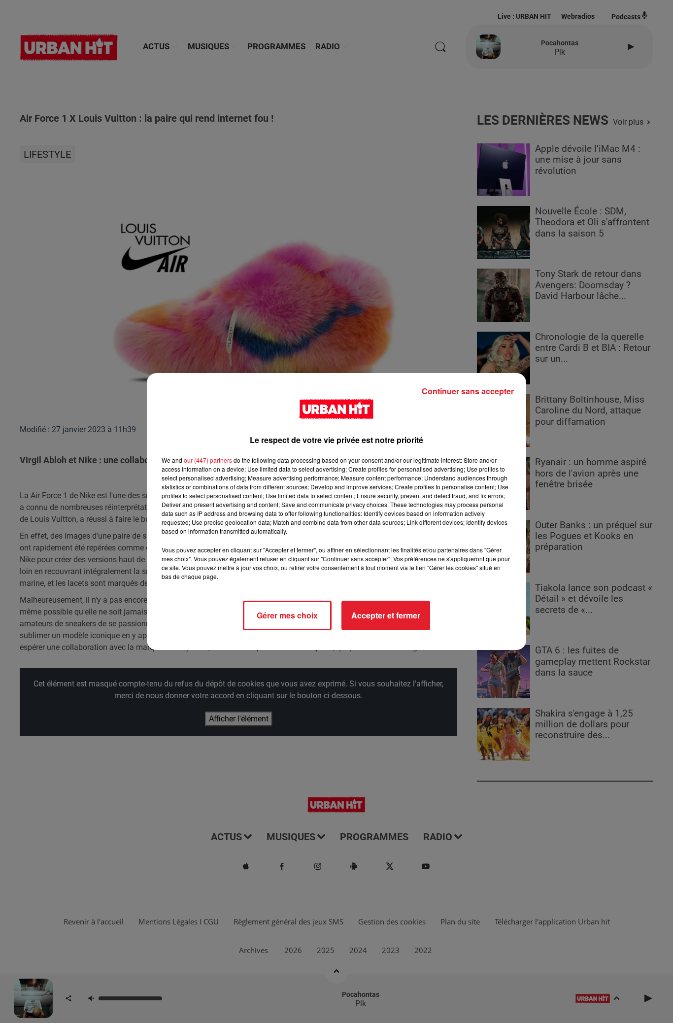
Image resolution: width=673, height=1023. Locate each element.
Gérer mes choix (287, 615)
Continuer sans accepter (468, 391)
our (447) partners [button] (208, 460)
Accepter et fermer (385, 615)
